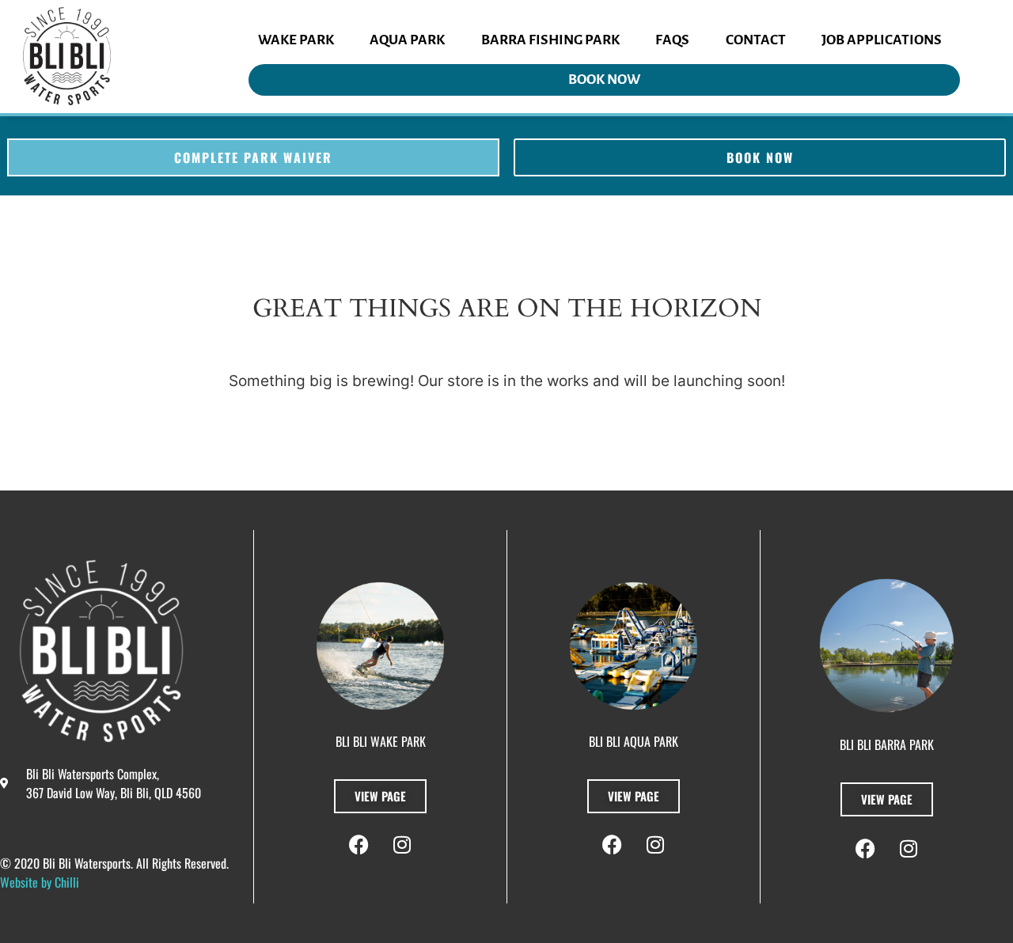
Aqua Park (407, 39)
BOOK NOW (604, 79)
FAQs (672, 39)
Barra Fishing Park (550, 39)
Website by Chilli (39, 882)
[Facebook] (358, 845)
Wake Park (296, 39)
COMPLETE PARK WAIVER (253, 157)
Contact (756, 39)
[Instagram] (402, 845)
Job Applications (881, 39)
